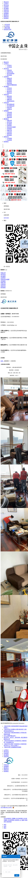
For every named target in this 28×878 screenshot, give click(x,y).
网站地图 (7, 28)
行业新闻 (9, 140)
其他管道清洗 (10, 101)
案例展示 (6, 15)
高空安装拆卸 (10, 73)
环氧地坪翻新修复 (12, 85)
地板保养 (9, 117)
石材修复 (9, 81)
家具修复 (9, 135)
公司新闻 (9, 138)
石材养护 (6, 6)
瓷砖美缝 (9, 83)
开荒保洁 (9, 88)
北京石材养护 (19, 818)
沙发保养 (9, 112)
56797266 (6, 217)
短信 (5, 826)
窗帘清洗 (9, 115)
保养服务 (6, 13)
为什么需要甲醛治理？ (10, 735)
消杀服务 (9, 128)
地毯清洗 (9, 133)
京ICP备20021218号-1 (6, 807)
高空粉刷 (9, 75)
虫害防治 (9, 109)
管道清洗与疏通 (11, 127)
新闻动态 (6, 16)
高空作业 (6, 5)
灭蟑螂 (13, 818)
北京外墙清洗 (7, 818)
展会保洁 (9, 91)
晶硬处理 (9, 78)
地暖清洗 (9, 99)
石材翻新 (9, 80)
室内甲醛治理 (10, 104)
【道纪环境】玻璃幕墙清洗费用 (12, 747)
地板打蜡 (9, 130)
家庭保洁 (9, 93)
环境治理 (6, 11)
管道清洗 (6, 10)
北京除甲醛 (11, 820)
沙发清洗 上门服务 (19, 820)
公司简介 (6, 3)
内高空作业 (10, 72)
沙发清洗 (9, 132)
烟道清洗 (9, 96)
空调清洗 (9, 97)
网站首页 (6, 2)
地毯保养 (9, 114)
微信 (5, 827)
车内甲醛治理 (10, 106)
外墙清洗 (9, 70)
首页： (2, 361)
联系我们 (6, 18)
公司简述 (9, 67)
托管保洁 (9, 89)
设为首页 (7, 24)
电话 (5, 824)
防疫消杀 (9, 107)
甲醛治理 (9, 120)
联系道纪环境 (7, 29)
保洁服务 (6, 8)
